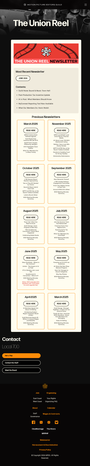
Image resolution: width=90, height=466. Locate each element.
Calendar (51, 408)
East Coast (37, 398)
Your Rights (51, 398)
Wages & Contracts (51, 414)
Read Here (30, 130)
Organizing (51, 393)
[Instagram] (48, 422)
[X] (41, 422)
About (35, 408)
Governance (35, 416)
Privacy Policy (45, 450)
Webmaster (45, 440)
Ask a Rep (9, 356)
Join (37, 393)
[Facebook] (33, 422)
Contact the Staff (11, 363)
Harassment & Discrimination (45, 445)
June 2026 (23, 78)
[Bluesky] (56, 422)
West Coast (37, 401)
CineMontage (38, 429)
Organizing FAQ (51, 401)
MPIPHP (45, 434)
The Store (51, 429)
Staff (35, 413)
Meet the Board (11, 370)
